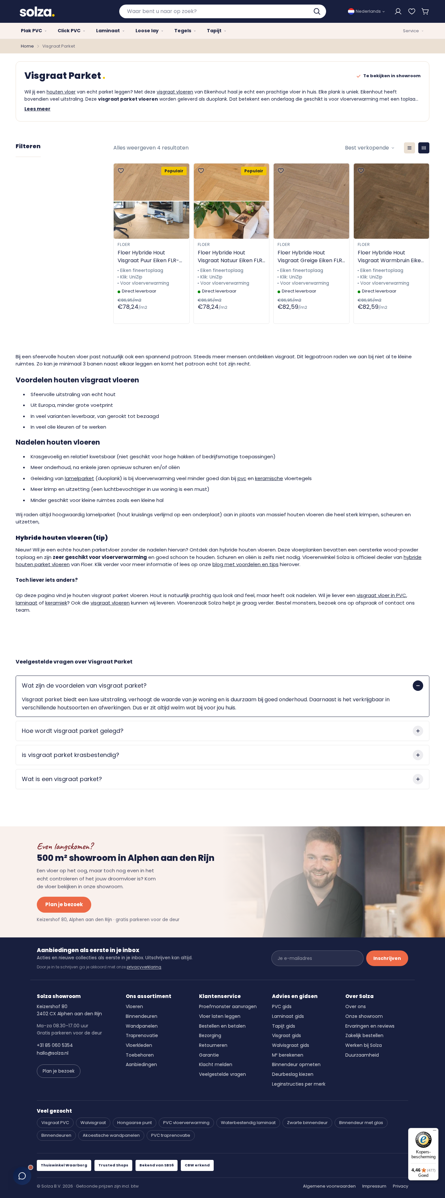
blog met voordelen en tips (245, 564)
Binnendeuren (141, 1016)
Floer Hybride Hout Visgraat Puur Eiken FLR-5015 (148, 256)
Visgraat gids (286, 1035)
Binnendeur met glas (361, 1123)
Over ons (355, 1006)
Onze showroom (364, 1016)
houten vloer (61, 92)
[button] (425, 11)
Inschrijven (387, 958)
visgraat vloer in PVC (381, 595)
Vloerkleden (139, 1045)
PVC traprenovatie (170, 1135)
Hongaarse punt (134, 1123)
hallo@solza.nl (52, 1053)
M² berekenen (287, 1055)
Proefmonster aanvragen (228, 1006)
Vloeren (134, 1006)
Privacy (400, 1186)
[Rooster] (423, 147)
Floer (124, 244)
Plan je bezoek (64, 904)
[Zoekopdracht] (317, 11)
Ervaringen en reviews (370, 1026)
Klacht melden (215, 1064)
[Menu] (434, 1132)
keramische (269, 478)
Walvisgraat (93, 1123)
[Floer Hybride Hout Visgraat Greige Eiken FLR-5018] (311, 201)
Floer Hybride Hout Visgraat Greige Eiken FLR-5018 (311, 256)
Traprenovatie (142, 1035)
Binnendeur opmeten (296, 1064)
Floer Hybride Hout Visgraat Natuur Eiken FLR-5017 (231, 256)
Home (27, 46)
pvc (241, 478)
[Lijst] (409, 147)
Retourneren (213, 1045)
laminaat (26, 602)
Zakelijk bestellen (364, 1035)
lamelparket (79, 478)
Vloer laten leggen (219, 1016)
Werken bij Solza (363, 1045)
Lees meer (37, 109)
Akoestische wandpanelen (111, 1135)
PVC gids (282, 1006)
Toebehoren (140, 1055)
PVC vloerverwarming (186, 1123)
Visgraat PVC (55, 1123)
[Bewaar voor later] (412, 11)
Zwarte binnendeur (307, 1123)
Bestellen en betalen (222, 1026)
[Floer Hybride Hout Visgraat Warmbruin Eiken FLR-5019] (391, 201)
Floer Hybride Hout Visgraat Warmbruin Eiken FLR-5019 (391, 256)
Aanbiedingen (141, 1064)
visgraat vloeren (175, 92)
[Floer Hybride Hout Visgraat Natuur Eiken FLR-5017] (231, 201)
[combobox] (222, 11)
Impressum (374, 1186)
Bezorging (210, 1035)
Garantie (209, 1055)
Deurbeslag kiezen (292, 1074)
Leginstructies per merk (298, 1084)
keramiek (56, 602)
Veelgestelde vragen (222, 1074)
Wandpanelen (142, 1026)
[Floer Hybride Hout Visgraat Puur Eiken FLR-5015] (151, 201)
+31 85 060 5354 (55, 1045)
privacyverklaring (144, 967)
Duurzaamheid (362, 1055)
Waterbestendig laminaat (248, 1123)
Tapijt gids (283, 1026)
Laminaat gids (288, 1016)
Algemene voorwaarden (329, 1186)
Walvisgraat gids (290, 1045)
